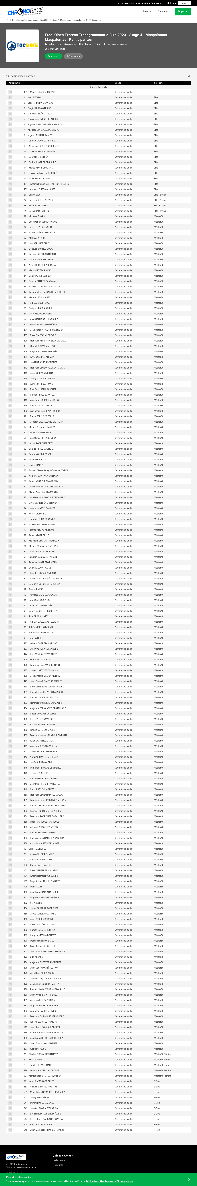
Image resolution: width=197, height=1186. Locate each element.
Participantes (95, 20)
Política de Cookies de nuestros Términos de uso (109, 1181)
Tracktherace (20, 1164)
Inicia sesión (142, 3)
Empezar (183, 11)
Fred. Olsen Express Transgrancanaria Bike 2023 (27, 20)
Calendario (164, 11)
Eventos (147, 11)
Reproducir (53, 56)
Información (73, 56)
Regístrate (156, 3)
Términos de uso (14, 1172)
